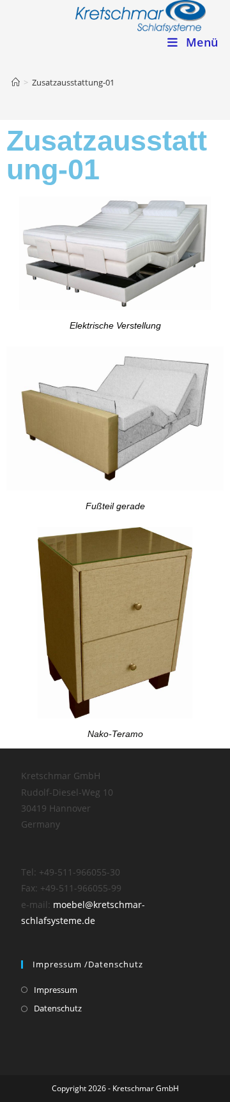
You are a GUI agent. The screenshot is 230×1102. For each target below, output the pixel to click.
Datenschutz (58, 1008)
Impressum (55, 989)
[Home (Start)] (16, 82)
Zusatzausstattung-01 (73, 82)
